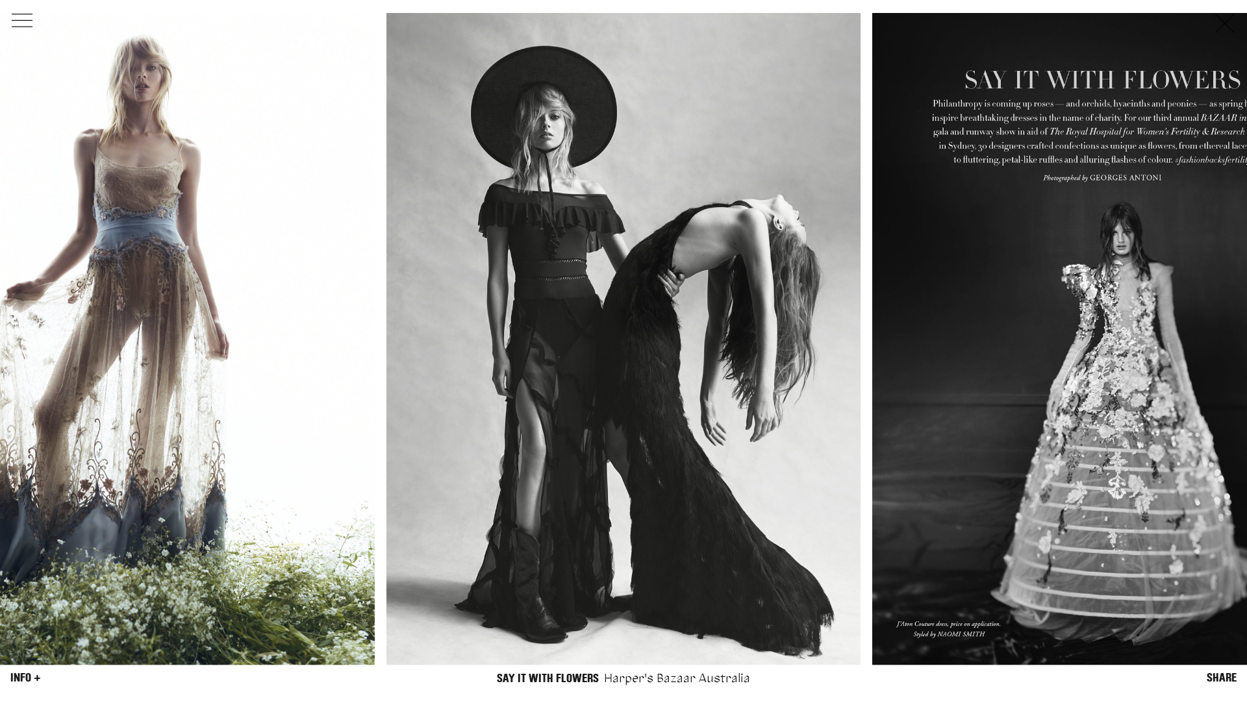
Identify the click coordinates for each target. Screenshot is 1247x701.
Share (1222, 677)
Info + (25, 677)
